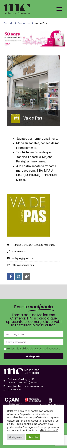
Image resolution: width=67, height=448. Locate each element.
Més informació (49, 430)
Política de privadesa (33, 348)
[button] (59, 9)
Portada (8, 23)
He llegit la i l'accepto (33, 348)
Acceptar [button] (33, 437)
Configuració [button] (16, 437)
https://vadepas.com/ (24, 264)
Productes (24, 23)
